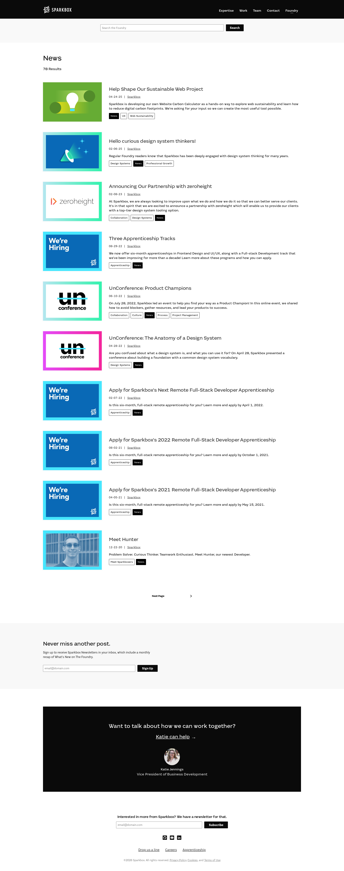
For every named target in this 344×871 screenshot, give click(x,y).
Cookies (193, 860)
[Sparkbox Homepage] (57, 10)
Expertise (226, 11)
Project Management (185, 315)
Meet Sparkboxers (122, 561)
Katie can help (173, 737)
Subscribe (216, 825)
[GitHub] (165, 837)
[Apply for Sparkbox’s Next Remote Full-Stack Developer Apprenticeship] (72, 402)
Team (257, 11)
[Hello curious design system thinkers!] (72, 153)
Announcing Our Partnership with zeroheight (160, 186)
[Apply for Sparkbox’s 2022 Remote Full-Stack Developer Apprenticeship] (72, 452)
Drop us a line (148, 850)
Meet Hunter (123, 539)
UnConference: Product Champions (150, 288)
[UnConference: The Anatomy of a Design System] (72, 352)
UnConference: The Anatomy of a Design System (165, 338)
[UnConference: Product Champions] (72, 303)
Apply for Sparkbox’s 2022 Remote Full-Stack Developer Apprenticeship (192, 440)
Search (235, 28)
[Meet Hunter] (72, 551)
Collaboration (119, 217)
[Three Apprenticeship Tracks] (72, 253)
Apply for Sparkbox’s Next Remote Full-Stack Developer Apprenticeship (191, 390)
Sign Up (147, 668)
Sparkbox (133, 96)
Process (163, 315)
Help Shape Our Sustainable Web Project (156, 89)
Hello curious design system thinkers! (152, 141)
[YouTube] (172, 837)
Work (243, 11)
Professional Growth (159, 163)
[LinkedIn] (179, 837)
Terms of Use (212, 860)
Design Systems (120, 163)
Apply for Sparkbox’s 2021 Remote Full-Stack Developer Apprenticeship (192, 490)
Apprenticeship (120, 265)
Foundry (291, 11)
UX (123, 115)
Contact (273, 11)
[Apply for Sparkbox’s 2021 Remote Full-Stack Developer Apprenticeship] (72, 502)
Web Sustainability (141, 115)
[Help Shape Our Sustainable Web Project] (72, 103)
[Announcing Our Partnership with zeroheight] (72, 203)
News (114, 115)
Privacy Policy (178, 860)
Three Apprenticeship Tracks (142, 238)
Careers (171, 850)
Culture (137, 315)
